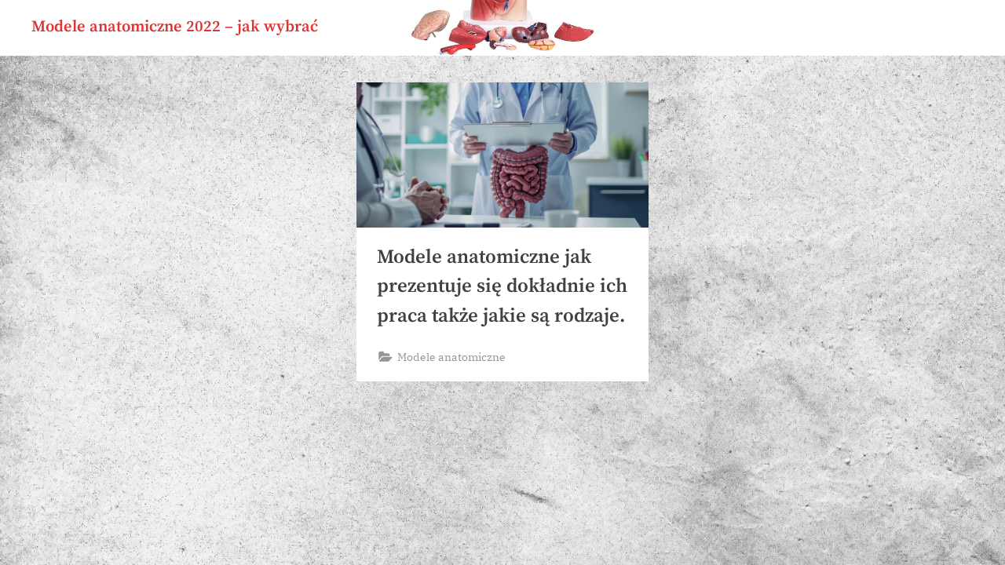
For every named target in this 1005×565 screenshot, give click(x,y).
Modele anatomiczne (451, 356)
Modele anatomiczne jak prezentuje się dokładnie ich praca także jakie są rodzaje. (502, 286)
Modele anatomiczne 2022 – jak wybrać (174, 26)
